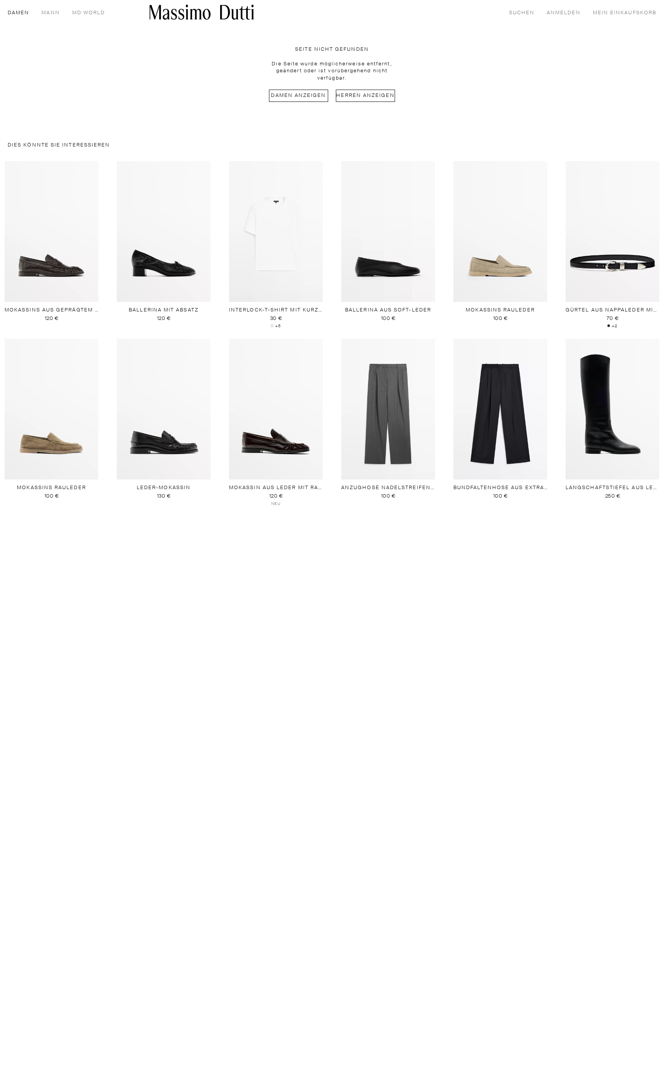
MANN (51, 12)
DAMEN (18, 12)
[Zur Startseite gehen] (202, 12)
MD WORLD (88, 12)
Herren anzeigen (365, 95)
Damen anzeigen (298, 95)
